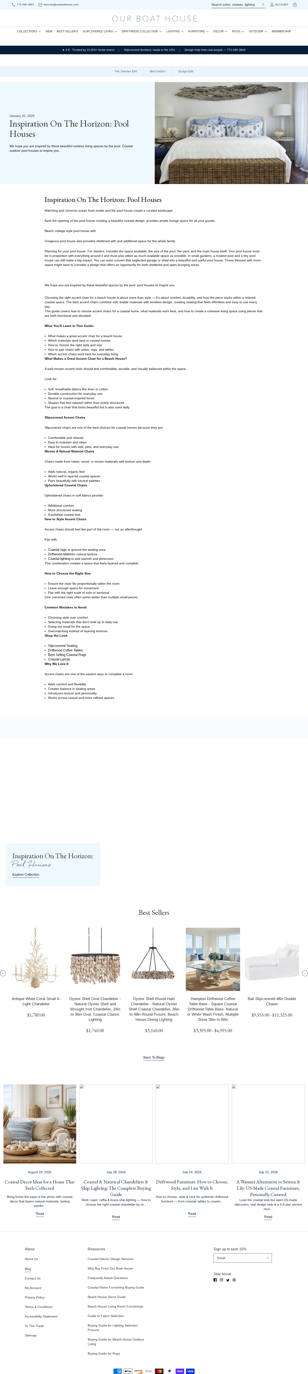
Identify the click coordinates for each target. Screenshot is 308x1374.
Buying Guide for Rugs (104, 1353)
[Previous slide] (3, 973)
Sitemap (31, 1335)
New (49, 31)
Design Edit (185, 71)
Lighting (173, 31)
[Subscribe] (268, 1258)
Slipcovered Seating (62, 646)
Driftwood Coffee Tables (65, 650)
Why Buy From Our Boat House (110, 1268)
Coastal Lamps (59, 659)
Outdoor (256, 31)
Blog (28, 1269)
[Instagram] (221, 1280)
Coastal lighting (59, 558)
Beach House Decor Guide (107, 1297)
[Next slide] (305, 973)
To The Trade (34, 1326)
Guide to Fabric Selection (106, 1316)
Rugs (236, 31)
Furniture (196, 31)
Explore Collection (25, 874)
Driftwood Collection (140, 31)
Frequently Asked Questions (108, 1278)
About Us (31, 1259)
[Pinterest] (234, 1280)
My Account (33, 1288)
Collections (27, 31)
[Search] (263, 4)
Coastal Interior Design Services (110, 1259)
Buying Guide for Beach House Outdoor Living (116, 1342)
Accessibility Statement (41, 1316)
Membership (281, 31)
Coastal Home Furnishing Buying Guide (116, 1287)
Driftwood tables (60, 554)
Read (40, 1214)
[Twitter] (228, 1280)
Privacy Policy (34, 1297)
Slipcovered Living (98, 31)
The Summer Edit (126, 71)
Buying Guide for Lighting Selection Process (113, 1328)
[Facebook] (215, 1280)
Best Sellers (67, 31)
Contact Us (33, 1278)
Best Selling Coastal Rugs (67, 655)
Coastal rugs (57, 549)
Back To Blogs (154, 1057)
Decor (218, 31)
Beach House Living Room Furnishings (115, 1306)
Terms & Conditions (39, 1307)
